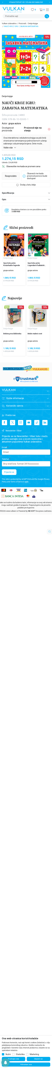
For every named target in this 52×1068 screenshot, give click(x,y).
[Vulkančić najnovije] (7, 307)
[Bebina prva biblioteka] (14, 315)
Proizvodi (22, 24)
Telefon (5, 459)
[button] (42, 9)
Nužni (8, 1054)
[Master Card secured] (28, 496)
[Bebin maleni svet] (38, 315)
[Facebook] (4, 422)
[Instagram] (20, 422)
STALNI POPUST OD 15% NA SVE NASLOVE (26, 2)
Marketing (34, 1054)
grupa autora (14, 123)
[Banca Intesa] (12, 496)
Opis (4, 199)
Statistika (20, 1054)
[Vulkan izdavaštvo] (13, 9)
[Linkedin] (45, 422)
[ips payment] (41, 490)
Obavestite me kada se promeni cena (23, 166)
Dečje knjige (33, 24)
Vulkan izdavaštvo (9, 24)
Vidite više (8, 147)
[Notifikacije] (5, 1062)
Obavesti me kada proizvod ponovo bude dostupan (37, 176)
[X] (12, 422)
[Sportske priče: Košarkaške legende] (14, 245)
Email (4, 447)
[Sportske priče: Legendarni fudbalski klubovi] (38, 245)
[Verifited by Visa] (33, 496)
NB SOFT (31, 511)
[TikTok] (36, 422)
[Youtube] (28, 422)
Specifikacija (8, 193)
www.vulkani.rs (12, 511)
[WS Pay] (33, 490)
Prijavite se (9, 472)
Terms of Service (17, 482)
